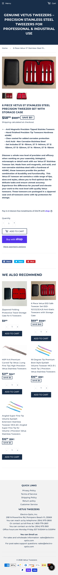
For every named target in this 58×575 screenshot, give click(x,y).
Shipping (6, 122)
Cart (53, 3)
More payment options (14, 246)
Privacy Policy (29, 490)
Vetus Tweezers (30, 560)
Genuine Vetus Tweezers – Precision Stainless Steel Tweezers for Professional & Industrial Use (29, 24)
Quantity (6, 218)
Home (5, 48)
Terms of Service (29, 494)
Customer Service (29, 504)
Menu (8, 3)
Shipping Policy (29, 497)
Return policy (29, 501)
